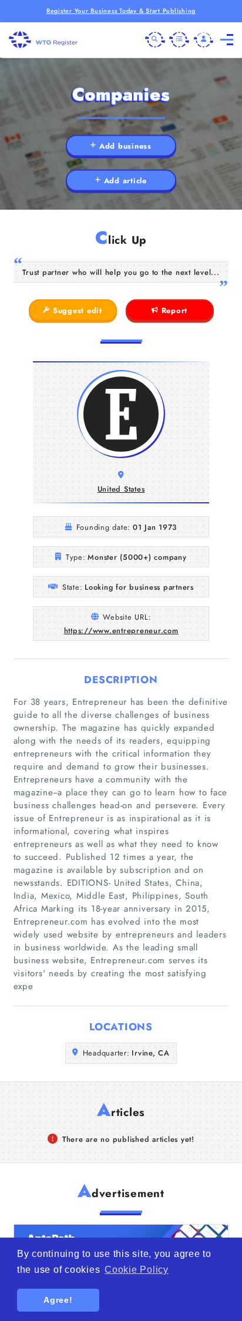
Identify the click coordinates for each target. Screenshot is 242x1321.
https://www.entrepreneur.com (121, 630)
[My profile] (204, 40)
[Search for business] (155, 40)
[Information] (179, 40)
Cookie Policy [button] (137, 1270)
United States (121, 489)
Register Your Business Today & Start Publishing (121, 10)
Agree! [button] (58, 1300)
